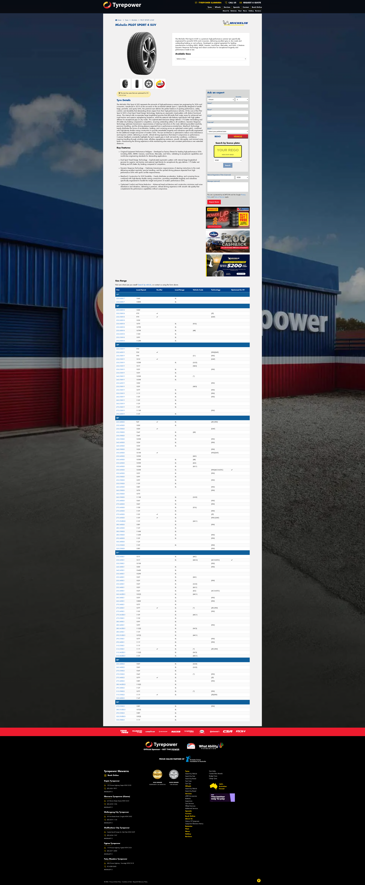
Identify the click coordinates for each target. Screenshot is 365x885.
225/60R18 (120, 310)
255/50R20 (120, 477)
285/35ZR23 (120, 710)
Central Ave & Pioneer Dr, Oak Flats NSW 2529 (121, 832)
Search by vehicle (144, 285)
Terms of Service (219, 197)
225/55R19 (120, 349)
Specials (236, 7)
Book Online (257, 7)
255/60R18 (120, 341)
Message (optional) (213, 181)
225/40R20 (120, 422)
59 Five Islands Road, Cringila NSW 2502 (119, 816)
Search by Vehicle (191, 774)
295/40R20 (120, 538)
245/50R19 (120, 376)
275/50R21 (120, 618)
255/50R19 (120, 387)
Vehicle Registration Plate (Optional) (219, 175)
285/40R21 (120, 622)
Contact (246, 7)
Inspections (188, 801)
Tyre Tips (188, 784)
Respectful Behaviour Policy (140, 882)
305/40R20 (120, 542)
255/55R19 (120, 393)
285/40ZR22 (120, 684)
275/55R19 (120, 410)
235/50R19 (120, 356)
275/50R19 (120, 407)
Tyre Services (189, 804)
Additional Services (191, 808)
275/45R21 (120, 611)
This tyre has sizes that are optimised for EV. (134, 94)
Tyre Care (188, 781)
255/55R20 (120, 484)
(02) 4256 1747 (112, 835)
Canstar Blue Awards (216, 774)
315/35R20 (120, 545)
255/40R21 (120, 574)
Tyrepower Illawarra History (194, 824)
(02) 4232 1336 (112, 804)
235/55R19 (120, 359)
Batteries (234, 11)
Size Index (212, 771)
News (245, 11)
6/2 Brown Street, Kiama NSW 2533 (118, 801)
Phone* (209, 110)
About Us (226, 11)
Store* (209, 129)
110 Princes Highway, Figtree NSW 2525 (119, 848)
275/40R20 (120, 501)
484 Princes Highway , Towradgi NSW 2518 (120, 863)
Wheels (218, 7)
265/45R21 (120, 601)
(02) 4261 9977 (112, 788)
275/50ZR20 (120, 521)
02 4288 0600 (111, 866)
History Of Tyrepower (192, 821)
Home (119, 20)
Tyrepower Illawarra (209, 2)
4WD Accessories (191, 796)
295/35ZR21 (120, 635)
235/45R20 (120, 425)
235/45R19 (120, 352)
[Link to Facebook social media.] (259, 880)
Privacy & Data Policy (115, 882)
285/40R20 (120, 525)
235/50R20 (120, 429)
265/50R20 (120, 490)
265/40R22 (120, 664)
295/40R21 (120, 642)
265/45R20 (120, 487)
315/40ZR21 (120, 652)
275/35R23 (120, 706)
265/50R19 (120, 397)
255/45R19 (120, 383)
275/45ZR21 (120, 615)
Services (227, 7)
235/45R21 (120, 557)
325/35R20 (120, 549)
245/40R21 (120, 567)
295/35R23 (120, 713)
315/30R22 (120, 691)
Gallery (251, 11)
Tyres (210, 7)
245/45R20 (120, 442)
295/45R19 (120, 414)
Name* (209, 103)
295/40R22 (120, 688)
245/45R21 (120, 570)
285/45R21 (120, 632)
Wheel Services (190, 806)
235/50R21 (120, 563)
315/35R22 (120, 695)
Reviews (258, 11)
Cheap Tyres (213, 779)
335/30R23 (120, 720)
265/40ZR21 (120, 594)
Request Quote (214, 202)
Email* (209, 116)
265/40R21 (120, 598)
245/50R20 (120, 449)
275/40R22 (120, 678)
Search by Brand (190, 779)
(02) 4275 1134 (112, 820)
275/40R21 (120, 605)
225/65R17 (120, 299)
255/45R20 (120, 453)
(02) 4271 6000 (112, 851)
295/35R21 (120, 639)
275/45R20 (120, 507)
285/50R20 (120, 531)
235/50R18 (120, 313)
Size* (209, 97)
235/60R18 (120, 320)
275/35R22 (120, 671)
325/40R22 (120, 698)
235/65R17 (120, 302)
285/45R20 (120, 528)
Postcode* (210, 122)
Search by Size (190, 776)
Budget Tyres (213, 776)
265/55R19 (120, 404)
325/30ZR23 (120, 716)
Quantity (238, 97)
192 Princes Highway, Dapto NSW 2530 (119, 785)
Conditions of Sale (127, 882)
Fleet (240, 11)
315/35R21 (120, 646)
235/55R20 (120, 439)
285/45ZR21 (120, 628)
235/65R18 (120, 334)
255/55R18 (120, 337)
